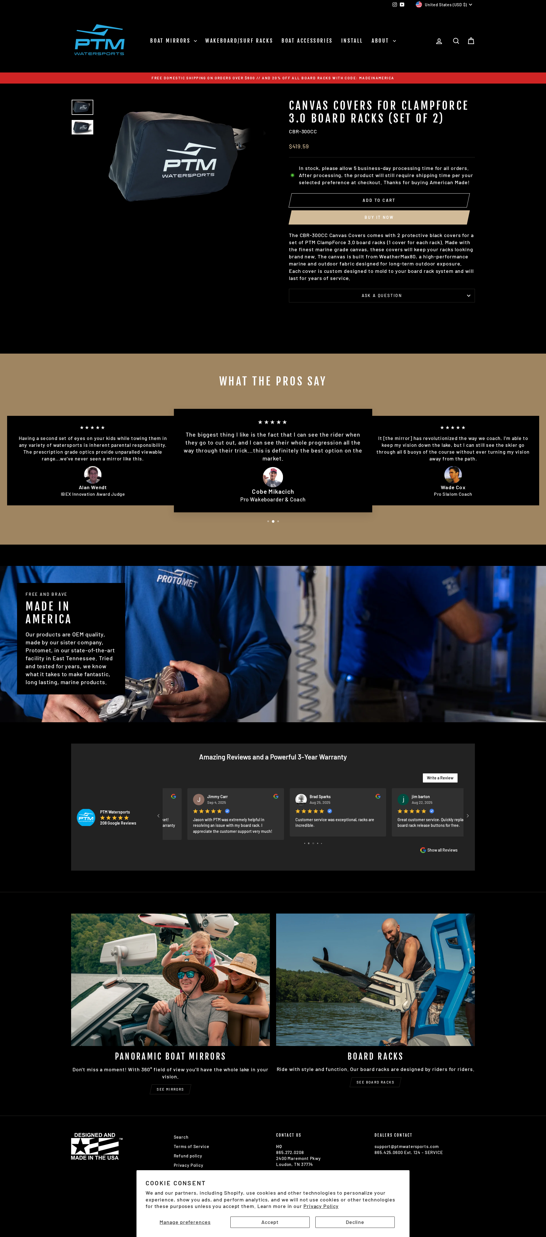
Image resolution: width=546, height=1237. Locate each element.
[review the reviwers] (251, 797)
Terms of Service (191, 1146)
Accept (270, 1222)
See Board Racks (375, 1082)
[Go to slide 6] (313, 843)
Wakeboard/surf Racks (239, 41)
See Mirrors (170, 1089)
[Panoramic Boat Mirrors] (170, 980)
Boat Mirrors (171, 41)
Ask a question (382, 295)
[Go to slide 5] (308, 843)
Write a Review (440, 777)
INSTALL (352, 41)
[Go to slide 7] (317, 843)
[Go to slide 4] (304, 843)
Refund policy (188, 1155)
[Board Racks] (375, 980)
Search (181, 1137)
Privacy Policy (321, 1206)
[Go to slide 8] (321, 843)
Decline (355, 1222)
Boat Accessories (307, 41)
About (382, 41)
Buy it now (379, 217)
